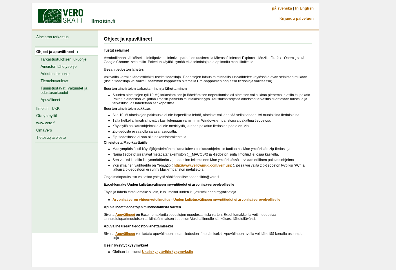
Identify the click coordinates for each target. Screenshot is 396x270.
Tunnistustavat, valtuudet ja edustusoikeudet (64, 90)
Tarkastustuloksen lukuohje (63, 59)
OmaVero (44, 130)
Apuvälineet (50, 100)
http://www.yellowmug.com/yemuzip (203, 165)
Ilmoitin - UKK (48, 108)
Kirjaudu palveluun (296, 18)
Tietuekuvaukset (54, 81)
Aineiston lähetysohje (59, 66)
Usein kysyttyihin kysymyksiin (167, 252)
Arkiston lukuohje (55, 74)
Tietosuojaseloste (51, 137)
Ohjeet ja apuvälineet (56, 52)
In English (304, 8)
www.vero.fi (45, 123)
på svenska (282, 8)
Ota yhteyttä (46, 116)
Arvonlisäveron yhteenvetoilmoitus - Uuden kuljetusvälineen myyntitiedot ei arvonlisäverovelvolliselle (196, 200)
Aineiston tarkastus (53, 37)
